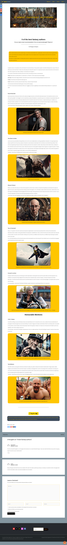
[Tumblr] (1, 13)
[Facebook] (1, 6)
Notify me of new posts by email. (13, 511)
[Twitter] (1, 7)
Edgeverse (48, 1)
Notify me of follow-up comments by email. (15, 509)
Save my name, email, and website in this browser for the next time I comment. (23, 507)
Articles (58, 1)
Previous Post (5, 434)
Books (53, 1)
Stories (63, 1)
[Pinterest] (1, 9)
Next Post (63, 434)
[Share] (1, 15)
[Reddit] (1, 11)
